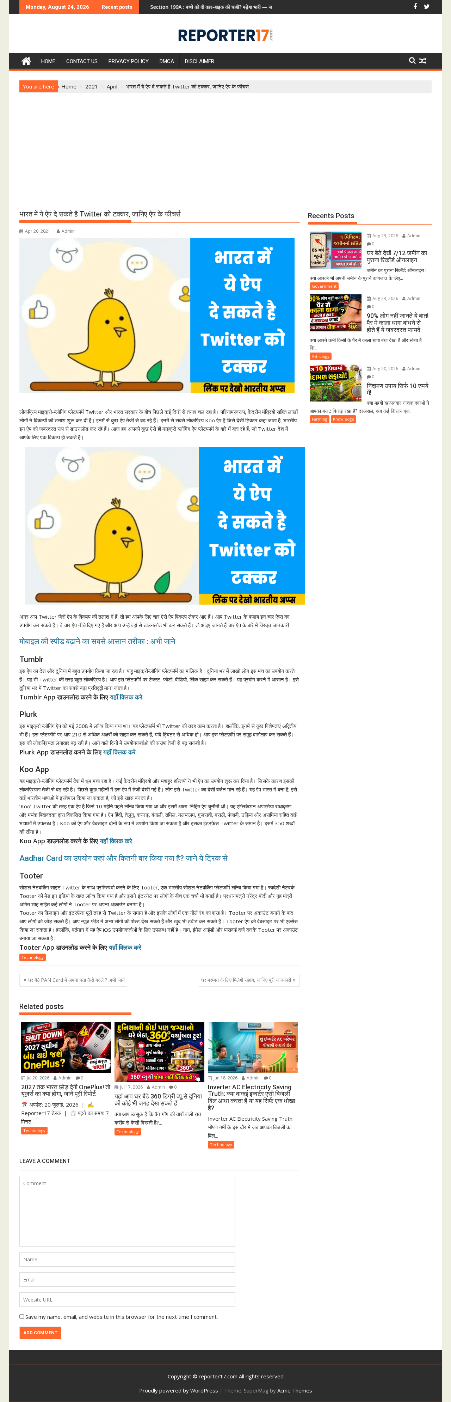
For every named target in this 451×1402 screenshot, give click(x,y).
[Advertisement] (225, 145)
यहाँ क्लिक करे (126, 697)
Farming (319, 419)
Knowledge (343, 419)
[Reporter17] (26, 60)
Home (48, 61)
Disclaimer (199, 61)
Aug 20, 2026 (384, 369)
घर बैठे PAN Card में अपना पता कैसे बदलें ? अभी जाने (76, 979)
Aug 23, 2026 (384, 236)
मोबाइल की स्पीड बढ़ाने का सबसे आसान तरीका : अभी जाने (98, 641)
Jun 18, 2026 (224, 1078)
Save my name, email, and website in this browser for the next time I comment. (121, 1316)
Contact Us (82, 61)
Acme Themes (294, 1390)
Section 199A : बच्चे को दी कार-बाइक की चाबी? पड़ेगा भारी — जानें (166, 7)
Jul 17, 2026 (131, 1087)
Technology (32, 957)
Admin (68, 231)
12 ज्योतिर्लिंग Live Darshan (268, 7)
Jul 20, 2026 (37, 1078)
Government (324, 286)
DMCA (167, 61)
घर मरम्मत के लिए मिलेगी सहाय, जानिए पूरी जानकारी (246, 979)
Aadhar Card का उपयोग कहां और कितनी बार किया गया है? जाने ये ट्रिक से (123, 858)
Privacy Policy (129, 61)
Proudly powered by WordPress (178, 1390)
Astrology (320, 356)
